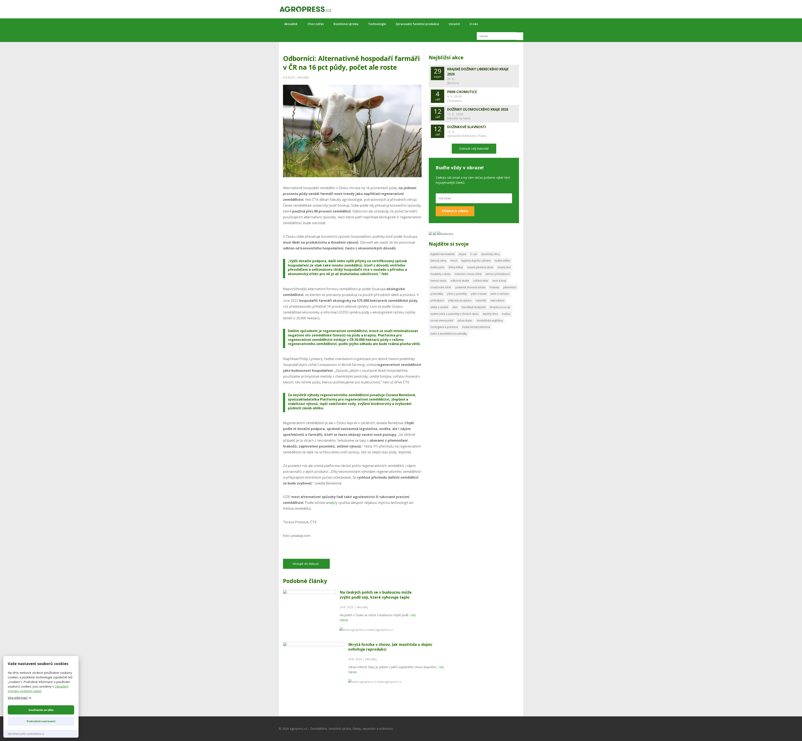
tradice (506, 314)
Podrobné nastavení (41, 721)
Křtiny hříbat (456, 267)
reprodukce (497, 300)
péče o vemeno (500, 294)
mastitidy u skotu (440, 274)
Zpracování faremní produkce (417, 24)
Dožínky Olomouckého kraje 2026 (477, 109)
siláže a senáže (439, 307)
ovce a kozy (499, 280)
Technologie (377, 24)
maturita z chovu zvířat (468, 274)
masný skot (504, 267)
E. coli (473, 254)
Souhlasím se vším (40, 710)
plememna (509, 287)
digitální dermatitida (442, 254)
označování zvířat (440, 287)
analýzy (332, 502)
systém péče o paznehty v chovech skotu (454, 314)
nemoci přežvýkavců (498, 274)
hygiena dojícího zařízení (476, 260)
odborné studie (459, 280)
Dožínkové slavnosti (466, 127)
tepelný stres (490, 314)
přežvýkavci (437, 300)
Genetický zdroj (490, 254)
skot (454, 307)
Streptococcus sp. (500, 307)
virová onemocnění (441, 320)
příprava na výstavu (460, 300)
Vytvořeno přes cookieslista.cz (26, 734)
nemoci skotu (438, 280)
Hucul (453, 260)
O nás (474, 24)
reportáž (481, 300)
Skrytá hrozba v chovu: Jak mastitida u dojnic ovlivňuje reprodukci (390, 647)
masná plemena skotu (480, 267)
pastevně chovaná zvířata (470, 287)
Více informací (17, 697)
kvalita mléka (502, 260)
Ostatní (454, 24)
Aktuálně (290, 24)
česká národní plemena (476, 327)
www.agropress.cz (380, 630)
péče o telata (478, 294)
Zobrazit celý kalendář (474, 148)
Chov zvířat (315, 24)
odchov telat (480, 280)
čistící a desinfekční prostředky (448, 333)
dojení (462, 254)
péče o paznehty (457, 294)
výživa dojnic (464, 320)
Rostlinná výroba (346, 24)
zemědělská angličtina (490, 320)
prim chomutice (462, 92)
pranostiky (436, 294)
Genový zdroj (438, 260)
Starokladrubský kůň (474, 307)
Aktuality (303, 77)
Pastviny (494, 287)
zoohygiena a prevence (444, 327)
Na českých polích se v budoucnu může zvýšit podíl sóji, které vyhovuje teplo (376, 594)
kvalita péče (437, 267)
